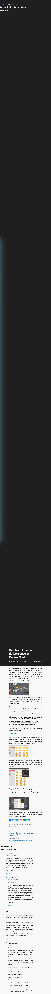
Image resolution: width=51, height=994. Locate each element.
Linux (30, 824)
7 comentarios (38, 661)
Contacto (3, 7)
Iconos (16, 826)
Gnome (12, 826)
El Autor (16, 7)
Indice (10, 7)
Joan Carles (13, 661)
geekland (3, 5)
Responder (8, 873)
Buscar (23, 7)
